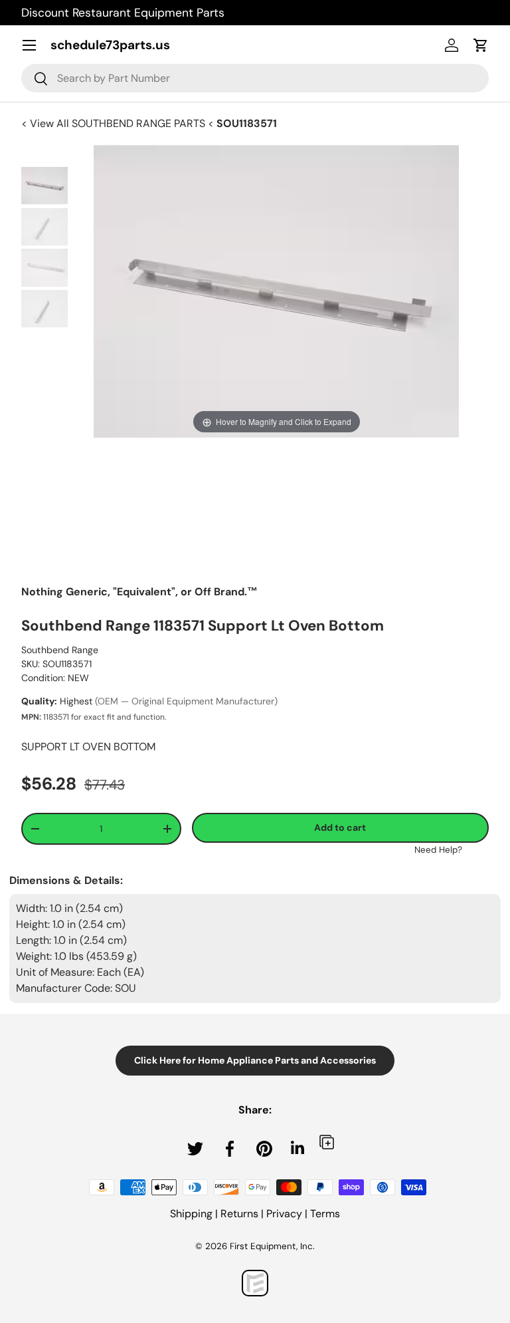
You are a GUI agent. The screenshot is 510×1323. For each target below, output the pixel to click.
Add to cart (340, 827)
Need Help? (438, 849)
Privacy (284, 1214)
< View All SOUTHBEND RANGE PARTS (114, 123)
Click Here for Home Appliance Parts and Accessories (255, 1060)
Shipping (191, 1214)
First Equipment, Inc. (272, 1246)
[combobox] (255, 78)
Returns (239, 1214)
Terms (325, 1214)
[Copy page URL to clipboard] (327, 1142)
